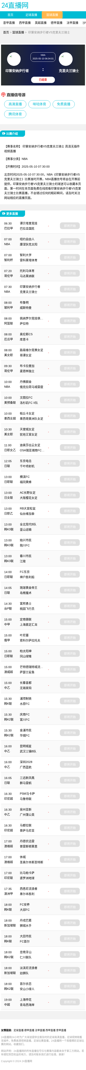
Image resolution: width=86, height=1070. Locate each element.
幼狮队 (24, 973)
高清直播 (15, 104)
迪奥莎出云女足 (30, 445)
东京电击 (26, 461)
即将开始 (70, 225)
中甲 (7, 624)
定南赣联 (26, 619)
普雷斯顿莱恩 (28, 846)
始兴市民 (26, 540)
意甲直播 (9, 22)
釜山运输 (26, 529)
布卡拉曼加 (27, 366)
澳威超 (8, 672)
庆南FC (25, 714)
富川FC (25, 719)
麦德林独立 (27, 371)
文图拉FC (26, 397)
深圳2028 (26, 762)
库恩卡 (24, 339)
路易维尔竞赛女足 (31, 350)
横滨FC (25, 476)
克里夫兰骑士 (28, 292)
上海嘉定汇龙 (28, 624)
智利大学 (26, 255)
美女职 (8, 355)
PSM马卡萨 (27, 793)
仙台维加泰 (27, 513)
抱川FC (25, 545)
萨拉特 (24, 323)
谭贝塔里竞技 (28, 223)
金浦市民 (26, 730)
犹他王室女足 (28, 434)
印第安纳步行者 (30, 286)
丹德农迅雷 (27, 841)
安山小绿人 (27, 989)
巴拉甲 (8, 228)
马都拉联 (26, 825)
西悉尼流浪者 (28, 888)
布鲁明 (24, 302)
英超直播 (41, 22)
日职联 (8, 481)
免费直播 (63, 104)
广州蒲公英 (27, 814)
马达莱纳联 (27, 276)
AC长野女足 (27, 492)
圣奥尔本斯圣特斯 (31, 862)
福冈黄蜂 (26, 482)
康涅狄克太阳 (28, 244)
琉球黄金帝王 (28, 587)
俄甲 (7, 640)
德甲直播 (56, 22)
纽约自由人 (27, 239)
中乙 (7, 687)
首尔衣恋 (26, 983)
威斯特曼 (26, 307)
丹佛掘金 (26, 381)
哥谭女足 (26, 355)
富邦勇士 (26, 603)
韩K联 (8, 703)
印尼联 (8, 877)
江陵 (23, 561)
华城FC (25, 735)
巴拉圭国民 (27, 228)
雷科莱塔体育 (28, 260)
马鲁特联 (26, 798)
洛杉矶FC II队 (29, 402)
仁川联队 (26, 957)
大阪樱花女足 (28, 497)
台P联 (8, 608)
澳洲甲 (8, 893)
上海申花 (26, 999)
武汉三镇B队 (28, 751)
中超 (7, 1004)
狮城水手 (26, 925)
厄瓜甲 (8, 339)
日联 (7, 466)
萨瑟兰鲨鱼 (27, 672)
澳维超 (8, 846)
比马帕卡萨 (27, 872)
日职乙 (8, 513)
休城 (23, 857)
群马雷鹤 (26, 783)
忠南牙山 (26, 952)
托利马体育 (27, 270)
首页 (10, 14)
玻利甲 (8, 307)
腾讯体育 (15, 114)
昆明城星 (26, 746)
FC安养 (25, 904)
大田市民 (26, 936)
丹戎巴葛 (26, 920)
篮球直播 (52, 14)
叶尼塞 (24, 635)
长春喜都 (26, 682)
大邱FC (25, 909)
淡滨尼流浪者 (28, 968)
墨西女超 (10, 418)
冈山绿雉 (26, 656)
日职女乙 (10, 450)
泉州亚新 (26, 809)
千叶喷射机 (27, 466)
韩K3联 (9, 529)
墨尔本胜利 (27, 894)
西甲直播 (25, 22)
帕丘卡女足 (27, 413)
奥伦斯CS (26, 334)
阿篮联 (8, 323)
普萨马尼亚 (27, 830)
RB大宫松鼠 (27, 508)
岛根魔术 (26, 593)
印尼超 (8, 798)
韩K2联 (9, 719)
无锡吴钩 (26, 688)
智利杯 (8, 260)
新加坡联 (10, 925)
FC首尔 (25, 941)
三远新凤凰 (27, 777)
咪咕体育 (39, 104)
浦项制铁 (26, 698)
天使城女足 (27, 429)
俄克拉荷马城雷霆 (31, 387)
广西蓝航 (26, 767)
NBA (7, 244)
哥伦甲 (8, 275)
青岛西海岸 (27, 1004)
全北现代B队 (28, 524)
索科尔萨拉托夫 (30, 640)
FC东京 (25, 571)
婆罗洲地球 (27, 878)
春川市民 (26, 556)
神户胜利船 (27, 577)
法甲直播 (72, 22)
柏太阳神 (26, 651)
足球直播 (31, 14)
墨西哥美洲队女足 (31, 418)
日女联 (8, 497)
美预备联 (10, 402)
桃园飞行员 (27, 608)
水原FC (25, 703)
